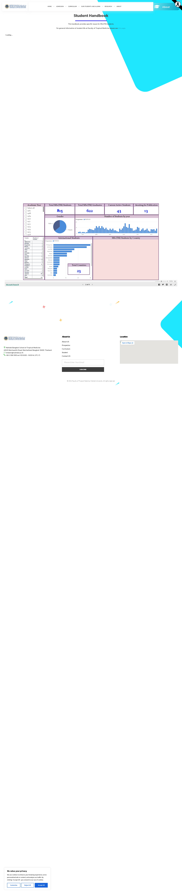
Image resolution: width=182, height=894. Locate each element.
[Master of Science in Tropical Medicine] (14, 338)
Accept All (41, 885)
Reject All (27, 885)
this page (121, 28)
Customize (13, 885)
